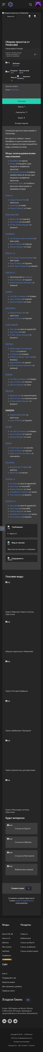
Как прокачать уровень (12, 986)
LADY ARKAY (12, 324)
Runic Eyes (14, 222)
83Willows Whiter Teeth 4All (21, 357)
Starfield (5, 951)
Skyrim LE (11, 16)
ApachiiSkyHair (16, 362)
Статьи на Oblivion (28, 947)
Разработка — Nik (14, 1045)
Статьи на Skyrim (28, 942)
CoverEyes (14, 354)
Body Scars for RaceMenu (20, 453)
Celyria (9, 195)
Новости (24, 934)
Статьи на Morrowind (29, 951)
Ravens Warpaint (17, 208)
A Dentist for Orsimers (19, 492)
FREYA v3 (10, 272)
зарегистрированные (25, 901)
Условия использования (21, 1041)
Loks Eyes (14, 205)
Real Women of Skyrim (19, 467)
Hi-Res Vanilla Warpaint (19, 225)
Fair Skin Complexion (18, 296)
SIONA (9, 443)
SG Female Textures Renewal (22, 238)
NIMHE (9, 374)
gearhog (28, 277)
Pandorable (15, 90)
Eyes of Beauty (16, 244)
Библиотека (26, 938)
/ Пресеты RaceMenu (13, 56)
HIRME (9, 291)
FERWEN (10, 234)
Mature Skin (15, 219)
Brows (12, 164)
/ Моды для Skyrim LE (13, 54)
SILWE (9, 427)
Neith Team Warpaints (19, 266)
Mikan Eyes (14, 473)
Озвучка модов (8, 982)
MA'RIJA (9, 344)
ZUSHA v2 (10, 501)
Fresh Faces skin (17, 448)
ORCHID (9, 391)
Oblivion (5, 942)
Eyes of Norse (16, 398)
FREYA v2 (10, 253)
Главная (8, 53)
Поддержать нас (9, 978)
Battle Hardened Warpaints (21, 283)
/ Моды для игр (16, 53)
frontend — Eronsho (28, 1045)
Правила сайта (8, 991)
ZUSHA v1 (10, 479)
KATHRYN (10, 308)
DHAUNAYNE (12, 214)
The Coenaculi (16, 495)
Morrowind (6, 947)
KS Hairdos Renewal (18, 172)
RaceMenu (14, 161)
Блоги (4, 973)
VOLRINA (10, 462)
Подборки (6, 955)
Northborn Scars (16, 183)
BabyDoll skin (15, 395)
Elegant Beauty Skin (18, 200)
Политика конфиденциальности (21, 1038)
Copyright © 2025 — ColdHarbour (22, 1034)
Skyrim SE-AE (7, 934)
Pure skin (13, 329)
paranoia (16, 65)
